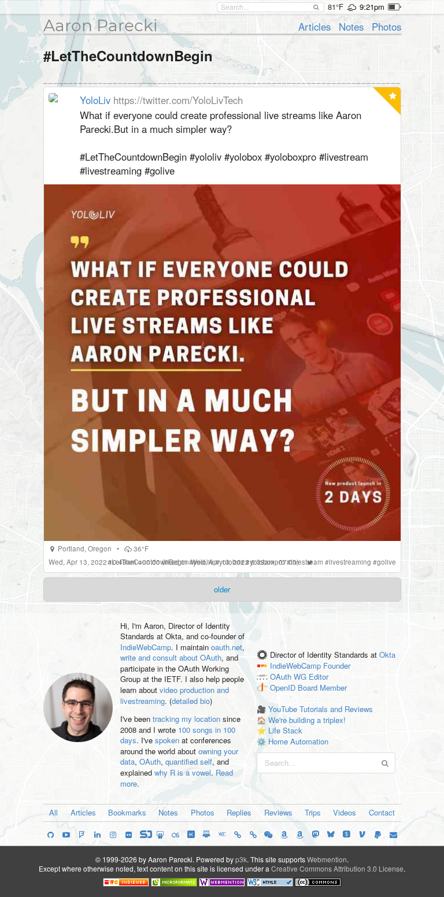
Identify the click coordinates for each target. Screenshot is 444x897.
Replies (239, 812)
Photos (386, 27)
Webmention (327, 859)
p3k (241, 859)
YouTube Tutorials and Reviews (320, 708)
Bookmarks (127, 812)
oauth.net (226, 647)
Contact (382, 812)
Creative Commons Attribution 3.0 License (337, 868)
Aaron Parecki (100, 25)
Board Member (322, 687)
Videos (344, 812)
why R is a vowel (182, 772)
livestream (307, 561)
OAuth (150, 761)
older (222, 589)
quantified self (188, 761)
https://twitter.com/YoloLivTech (178, 100)
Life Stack (285, 730)
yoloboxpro (267, 561)
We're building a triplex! (307, 719)
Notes (351, 27)
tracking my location (186, 718)
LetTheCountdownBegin (149, 561)
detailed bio (191, 700)
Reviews (278, 812)
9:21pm (372, 6)
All (53, 812)
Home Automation (298, 741)
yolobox (231, 561)
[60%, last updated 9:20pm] (394, 6)
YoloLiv (95, 100)
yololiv (203, 561)
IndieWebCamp (145, 647)
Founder (336, 665)
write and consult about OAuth (170, 657)
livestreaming (350, 561)
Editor (318, 676)
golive (386, 561)
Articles (314, 27)
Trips (313, 812)
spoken (167, 740)
